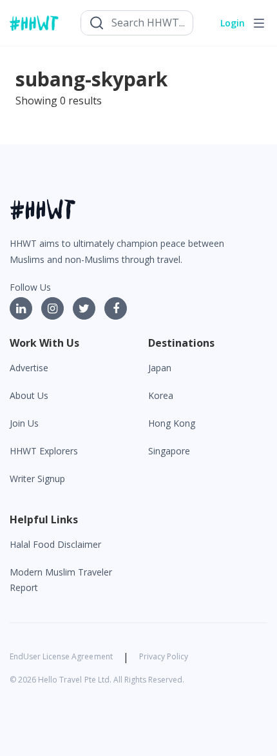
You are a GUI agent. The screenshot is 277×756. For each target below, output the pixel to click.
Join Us (24, 423)
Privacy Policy (163, 656)
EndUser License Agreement (61, 656)
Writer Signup (37, 478)
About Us (29, 395)
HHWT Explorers (44, 451)
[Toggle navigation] (259, 23)
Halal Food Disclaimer (55, 544)
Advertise (29, 368)
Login (232, 23)
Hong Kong (171, 423)
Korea (160, 395)
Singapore (169, 451)
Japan (159, 368)
